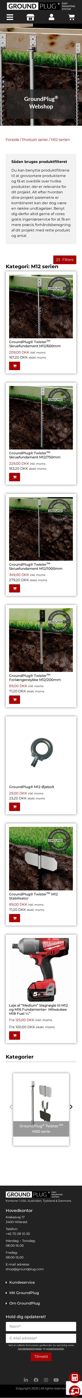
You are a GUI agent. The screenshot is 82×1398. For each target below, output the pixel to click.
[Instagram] (46, 1380)
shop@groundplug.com (25, 1269)
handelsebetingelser (30, 1348)
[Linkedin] (26, 1380)
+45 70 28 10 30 (18, 1234)
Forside (12, 140)
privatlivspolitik (55, 1348)
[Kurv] (71, 17)
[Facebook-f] (36, 1380)
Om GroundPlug (24, 1303)
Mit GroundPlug (24, 1293)
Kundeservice (22, 1282)
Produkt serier (35, 140)
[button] (68, 287)
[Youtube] (56, 1380)
